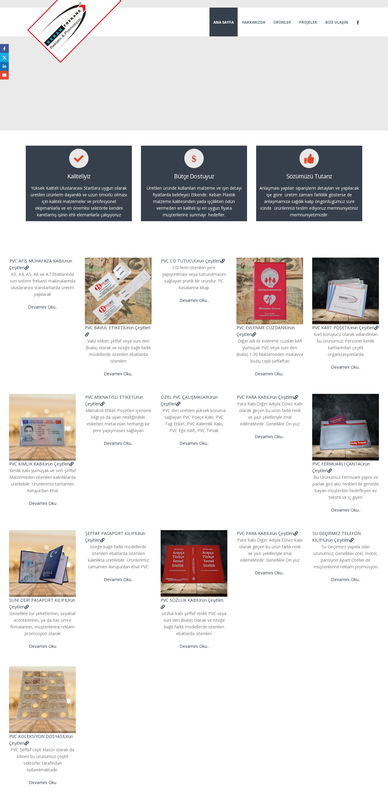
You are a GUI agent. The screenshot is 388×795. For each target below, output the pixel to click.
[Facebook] (357, 22)
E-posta (4, 75)
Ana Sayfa (223, 22)
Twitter (4, 57)
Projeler (308, 22)
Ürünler (282, 22)
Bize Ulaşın (336, 22)
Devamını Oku (42, 503)
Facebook (4, 48)
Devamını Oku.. (42, 307)
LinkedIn (4, 66)
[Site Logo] (75, 32)
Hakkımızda (253, 22)
